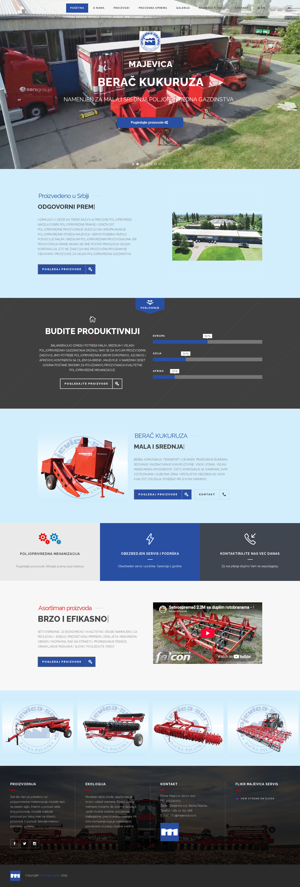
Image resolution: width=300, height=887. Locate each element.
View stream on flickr (257, 809)
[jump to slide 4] (151, 164)
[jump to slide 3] (146, 164)
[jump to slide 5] (155, 164)
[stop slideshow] (164, 164)
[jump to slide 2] (142, 164)
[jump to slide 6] (160, 164)
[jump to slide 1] (137, 164)
